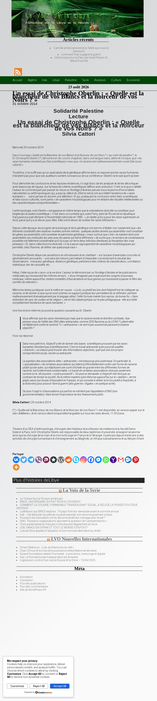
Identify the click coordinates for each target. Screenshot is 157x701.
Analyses (100, 80)
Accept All (60, 686)
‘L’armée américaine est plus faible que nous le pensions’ (81, 49)
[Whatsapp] (105, 459)
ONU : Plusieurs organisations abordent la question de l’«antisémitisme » (63, 521)
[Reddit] (68, 459)
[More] (16, 467)
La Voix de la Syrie (81, 490)
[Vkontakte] (16, 459)
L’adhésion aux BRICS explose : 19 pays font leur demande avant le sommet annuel (69, 511)
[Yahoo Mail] (113, 459)
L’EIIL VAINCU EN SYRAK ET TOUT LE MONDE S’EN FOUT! (54, 527)
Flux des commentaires (34, 586)
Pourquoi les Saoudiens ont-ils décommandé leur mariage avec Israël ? (62, 517)
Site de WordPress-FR (33, 589)
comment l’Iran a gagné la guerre (81, 54)
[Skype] (76, 459)
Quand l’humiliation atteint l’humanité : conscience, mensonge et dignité (62, 553)
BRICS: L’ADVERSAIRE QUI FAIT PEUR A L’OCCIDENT (50, 501)
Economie (133, 80)
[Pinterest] (135, 459)
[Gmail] (120, 459)
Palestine (71, 80)
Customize (17, 686)
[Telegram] (31, 459)
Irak (44, 80)
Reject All (39, 686)
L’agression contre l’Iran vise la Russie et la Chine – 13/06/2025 (57, 560)
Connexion (26, 580)
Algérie (32, 80)
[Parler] (46, 459)
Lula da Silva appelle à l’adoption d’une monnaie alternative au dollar (60, 530)
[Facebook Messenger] (98, 459)
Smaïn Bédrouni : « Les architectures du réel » (47, 547)
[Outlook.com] (128, 459)
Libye (56, 80)
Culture (116, 80)
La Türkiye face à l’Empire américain (41, 498)
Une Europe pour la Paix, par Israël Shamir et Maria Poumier (81, 59)
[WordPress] (61, 459)
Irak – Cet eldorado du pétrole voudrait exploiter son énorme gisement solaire (66, 514)
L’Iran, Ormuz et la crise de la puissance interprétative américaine (58, 550)
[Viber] (38, 459)
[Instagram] (83, 459)
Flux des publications (32, 583)
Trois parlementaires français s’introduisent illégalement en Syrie (58, 524)
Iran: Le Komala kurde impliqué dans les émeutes (49, 557)
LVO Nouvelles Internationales (81, 538)
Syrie (85, 80)
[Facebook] (90, 459)
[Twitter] (23, 459)
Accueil (17, 80)
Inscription (26, 576)
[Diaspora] (53, 459)
